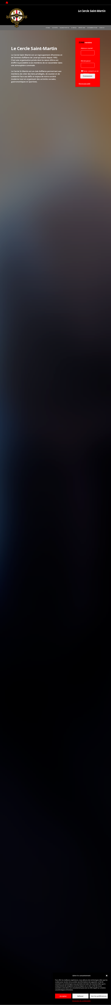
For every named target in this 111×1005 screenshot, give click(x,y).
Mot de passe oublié (84, 83)
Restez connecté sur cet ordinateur (90, 72)
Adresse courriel (86, 48)
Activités (55, 27)
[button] (107, 976)
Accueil (7, 2)
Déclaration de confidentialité (81, 1001)
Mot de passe (86, 61)
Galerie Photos (64, 27)
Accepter (63, 996)
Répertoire (81, 27)
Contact (102, 27)
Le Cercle (73, 27)
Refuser (80, 996)
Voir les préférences (99, 996)
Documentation (92, 27)
